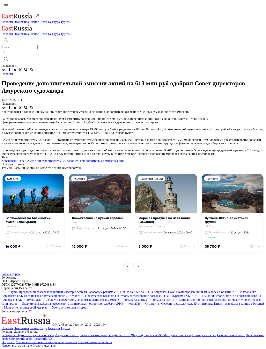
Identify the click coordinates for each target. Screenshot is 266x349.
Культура (54, 22)
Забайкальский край (93, 335)
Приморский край (204, 335)
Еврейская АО (153, 335)
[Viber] (25, 70)
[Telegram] (14, 70)
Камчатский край (20, 338)
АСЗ (78, 160)
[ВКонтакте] (4, 70)
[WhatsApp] (31, 70)
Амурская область (67, 335)
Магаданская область (177, 335)
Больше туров (11, 274)
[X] (20, 70)
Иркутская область (41, 335)
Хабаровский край (14, 160)
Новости (7, 22)
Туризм (65, 22)
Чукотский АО (42, 338)
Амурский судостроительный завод (50, 160)
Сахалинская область (231, 335)
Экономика (21, 22)
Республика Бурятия (15, 335)
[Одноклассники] (9, 70)
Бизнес (34, 22)
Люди (43, 22)
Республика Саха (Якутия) (125, 335)
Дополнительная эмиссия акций (103, 160)
